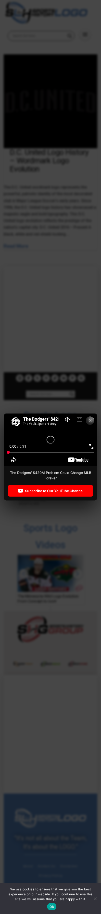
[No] (94, 898)
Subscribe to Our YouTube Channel (54, 490)
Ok (52, 907)
